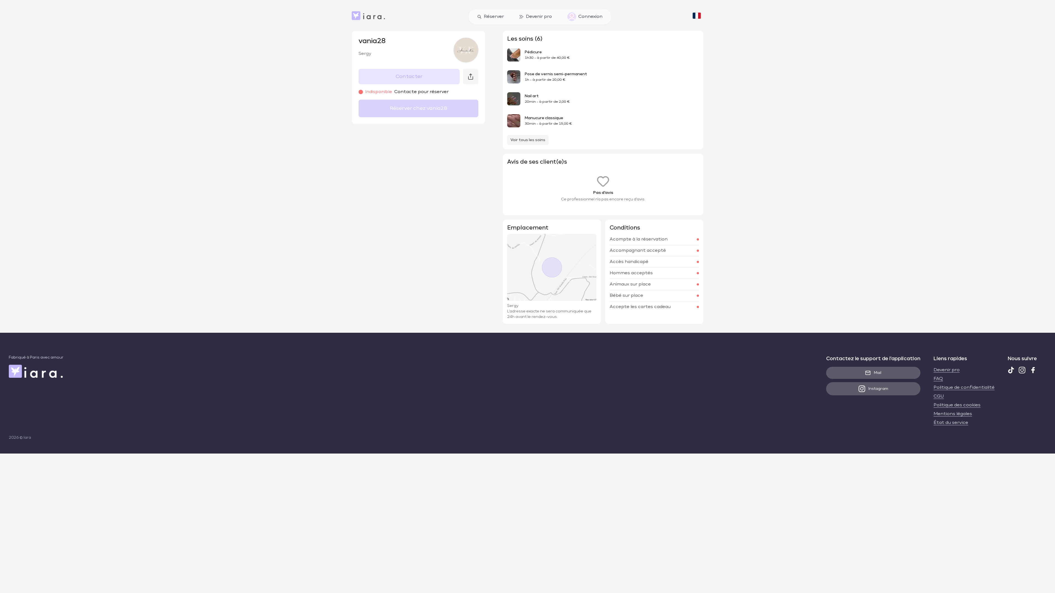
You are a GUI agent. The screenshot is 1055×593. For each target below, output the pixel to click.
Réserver (494, 17)
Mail (877, 373)
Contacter (409, 76)
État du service (951, 423)
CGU (939, 396)
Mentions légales (953, 414)
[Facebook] (1033, 370)
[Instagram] (1022, 370)
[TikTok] (1011, 370)
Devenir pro (539, 17)
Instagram (878, 389)
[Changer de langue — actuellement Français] (696, 16)
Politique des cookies (957, 405)
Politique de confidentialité (964, 387)
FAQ (938, 379)
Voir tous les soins (527, 140)
